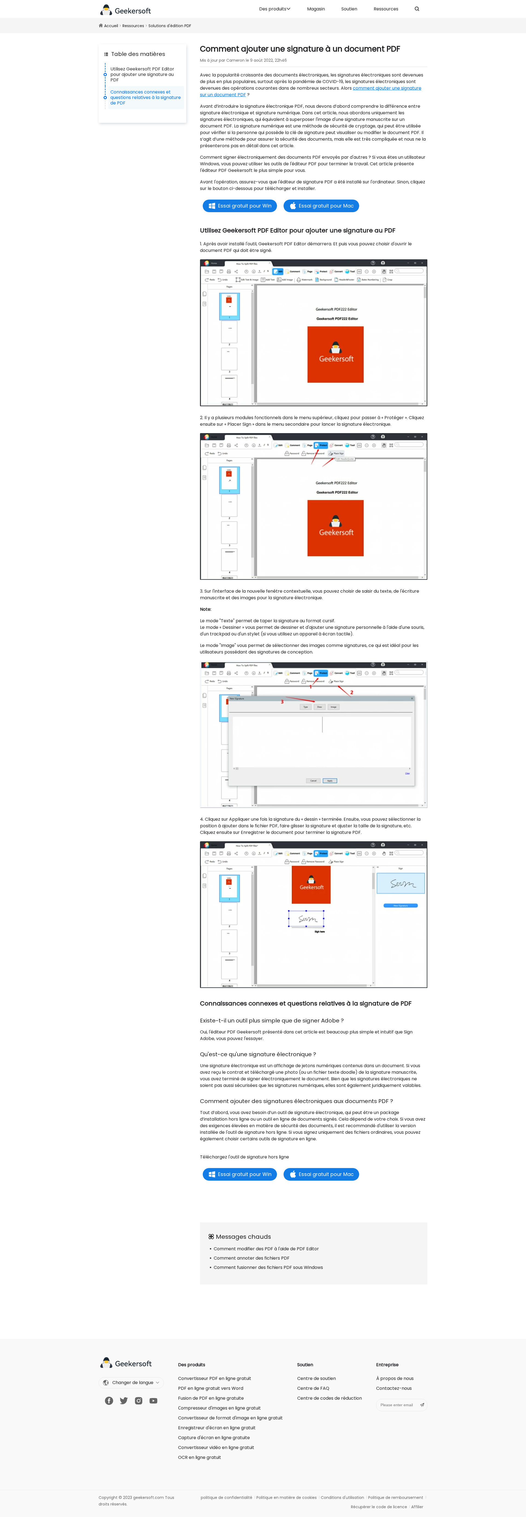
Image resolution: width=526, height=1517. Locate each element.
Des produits (272, 9)
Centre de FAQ (313, 1388)
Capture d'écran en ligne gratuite (214, 1437)
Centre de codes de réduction (329, 1398)
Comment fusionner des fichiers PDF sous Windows (268, 1267)
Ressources (386, 9)
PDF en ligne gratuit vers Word (210, 1388)
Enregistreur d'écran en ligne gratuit (217, 1428)
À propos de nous (395, 1378)
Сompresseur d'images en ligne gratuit (219, 1408)
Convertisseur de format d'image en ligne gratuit (230, 1418)
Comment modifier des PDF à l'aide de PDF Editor (266, 1249)
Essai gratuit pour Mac (326, 205)
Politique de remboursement (395, 1497)
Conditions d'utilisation (342, 1497)
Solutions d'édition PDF (169, 26)
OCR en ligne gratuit (199, 1457)
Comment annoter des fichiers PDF (252, 1258)
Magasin (316, 9)
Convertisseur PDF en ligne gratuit (214, 1378)
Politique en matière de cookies (286, 1497)
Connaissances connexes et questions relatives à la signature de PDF (145, 97)
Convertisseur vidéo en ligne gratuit (216, 1447)
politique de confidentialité (226, 1497)
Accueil (111, 26)
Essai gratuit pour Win (244, 205)
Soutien (349, 9)
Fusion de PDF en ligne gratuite (211, 1398)
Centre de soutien (316, 1378)
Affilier (417, 1507)
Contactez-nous (394, 1388)
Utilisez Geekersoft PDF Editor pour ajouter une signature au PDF (142, 74)
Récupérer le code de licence (379, 1507)
